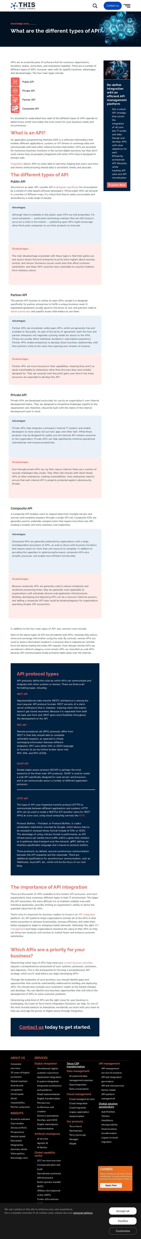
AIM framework (45, 1177)
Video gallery (18, 1153)
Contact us (113, 5)
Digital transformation (48, 1098)
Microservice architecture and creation (45, 1107)
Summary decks (19, 1149)
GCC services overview (49, 1160)
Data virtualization (79, 1089)
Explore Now (117, 185)
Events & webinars (20, 1119)
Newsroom (16, 1140)
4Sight (72, 1143)
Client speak (17, 1094)
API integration (87, 914)
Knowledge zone (19, 1157)
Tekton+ (105, 1116)
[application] (70, 1221)
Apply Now (111, 1185)
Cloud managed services (82, 1099)
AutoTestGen (108, 1111)
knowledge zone (20, 23)
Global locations (19, 1081)
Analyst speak (18, 1136)
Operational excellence (49, 1173)
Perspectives (17, 1132)
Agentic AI (42, 1143)
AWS (82, 815)
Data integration (77, 1084)
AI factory (42, 1147)
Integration (17, 163)
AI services (42, 1138)
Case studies (17, 1123)
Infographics (17, 1145)
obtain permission (20, 311)
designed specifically (67, 187)
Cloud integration (78, 1103)
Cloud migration (77, 1107)
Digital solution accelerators (108, 1105)
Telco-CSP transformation (76, 1065)
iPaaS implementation (48, 1094)
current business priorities (78, 962)
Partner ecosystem (20, 1107)
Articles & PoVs (18, 1127)
